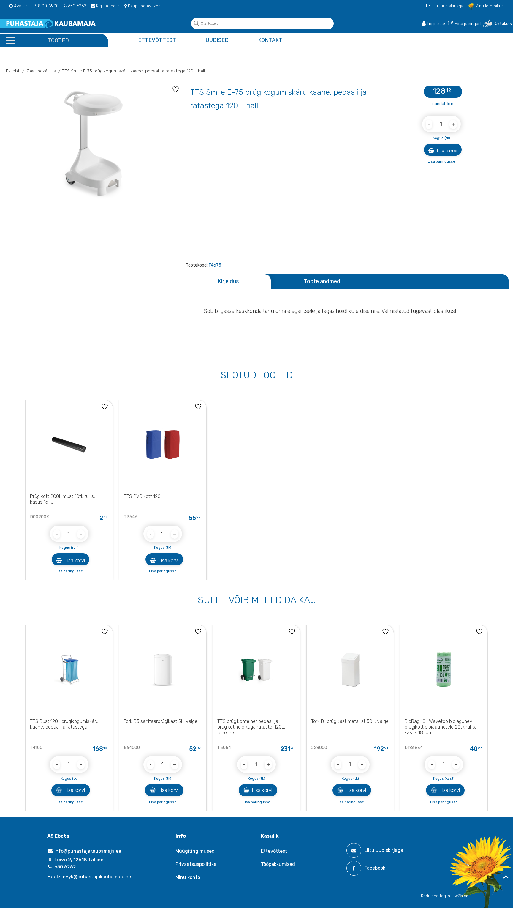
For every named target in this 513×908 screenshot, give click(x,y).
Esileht (13, 71)
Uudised (217, 40)
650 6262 (76, 6)
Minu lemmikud (489, 6)
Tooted (58, 40)
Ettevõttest (157, 40)
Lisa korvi (446, 151)
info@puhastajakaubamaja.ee (87, 851)
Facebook (374, 868)
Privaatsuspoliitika (195, 864)
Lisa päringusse (441, 161)
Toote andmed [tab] (322, 281)
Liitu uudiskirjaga (446, 6)
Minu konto (187, 877)
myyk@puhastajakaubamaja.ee (96, 876)
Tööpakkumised (278, 864)
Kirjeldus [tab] (228, 281)
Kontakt (270, 40)
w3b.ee (461, 895)
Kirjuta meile (107, 6)
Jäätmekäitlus (41, 71)
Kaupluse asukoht (144, 6)
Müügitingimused (195, 851)
